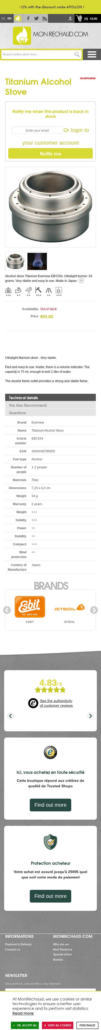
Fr (3, 18)
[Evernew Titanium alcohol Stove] (50, 207)
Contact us (12, 949)
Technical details (23, 397)
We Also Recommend (28, 405)
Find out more (50, 805)
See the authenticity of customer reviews (56, 703)
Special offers (62, 954)
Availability (30, 309)
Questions (17, 413)
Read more (23, 1013)
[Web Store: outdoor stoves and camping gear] (50, 36)
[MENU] (92, 54)
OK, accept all (27, 1025)
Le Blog (18, 18)
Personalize (87, 1025)
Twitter (35, 18)
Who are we (61, 944)
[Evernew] (88, 83)
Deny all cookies (59, 1025)
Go (77, 54)
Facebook (27, 18)
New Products (62, 949)
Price (34, 316)
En (9, 18)
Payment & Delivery (18, 944)
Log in (70, 18)
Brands (51, 585)
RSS (44, 18)
